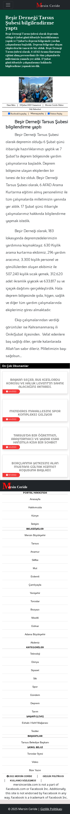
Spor (35, 686)
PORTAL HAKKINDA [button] (35, 492)
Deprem (35, 703)
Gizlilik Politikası (53, 776)
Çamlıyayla (35, 584)
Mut (35, 568)
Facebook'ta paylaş (18, 114)
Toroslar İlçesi (35, 753)
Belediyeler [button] (35, 528)
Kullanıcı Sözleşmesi (23, 780)
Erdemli (35, 576)
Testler (35, 731)
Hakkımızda (35, 507)
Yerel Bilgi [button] (35, 747)
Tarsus (35, 543)
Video (35, 761)
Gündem (35, 695)
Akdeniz (35, 642)
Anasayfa (35, 499)
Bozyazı (35, 609)
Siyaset (35, 670)
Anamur (35, 551)
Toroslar (35, 601)
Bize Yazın (35, 770)
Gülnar (35, 626)
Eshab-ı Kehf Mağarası (35, 722)
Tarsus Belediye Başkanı (35, 742)
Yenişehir (35, 593)
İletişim (35, 523)
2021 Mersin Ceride (20, 776)
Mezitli (35, 617)
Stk (35, 678)
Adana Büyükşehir (35, 634)
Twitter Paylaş (56, 114)
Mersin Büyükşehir (35, 535)
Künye (35, 515)
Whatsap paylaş (37, 114)
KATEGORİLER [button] (35, 647)
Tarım (35, 711)
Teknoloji (35, 653)
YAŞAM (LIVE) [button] (35, 716)
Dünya (35, 661)
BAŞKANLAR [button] (35, 736)
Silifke (35, 560)
